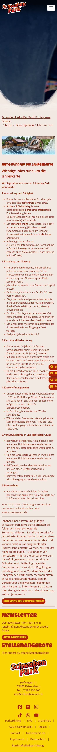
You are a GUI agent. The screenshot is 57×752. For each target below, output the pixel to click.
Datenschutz (37, 739)
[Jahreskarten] (14, 7)
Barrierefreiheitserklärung (28, 745)
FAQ (29, 720)
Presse (42, 726)
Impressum (17, 739)
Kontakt (15, 733)
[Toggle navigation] (51, 8)
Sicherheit (44, 720)
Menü (8, 125)
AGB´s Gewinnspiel (20, 726)
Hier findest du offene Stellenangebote (25, 653)
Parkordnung (13, 720)
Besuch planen (24, 125)
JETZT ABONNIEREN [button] (15, 637)
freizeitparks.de (35, 733)
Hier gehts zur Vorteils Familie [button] (24, 601)
